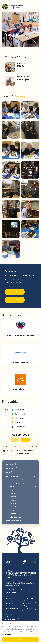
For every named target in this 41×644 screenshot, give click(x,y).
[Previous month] (23, 440)
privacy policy (10, 634)
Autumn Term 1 (15, 292)
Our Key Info (10, 601)
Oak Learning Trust (27, 609)
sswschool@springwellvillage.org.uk (18, 590)
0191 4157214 (10, 592)
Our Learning (10, 606)
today (15, 440)
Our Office (9, 603)
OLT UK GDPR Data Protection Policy (27, 602)
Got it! (20, 640)
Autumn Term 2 (15, 300)
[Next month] (27, 440)
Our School (9, 598)
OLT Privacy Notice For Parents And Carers (10, 618)
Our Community (11, 608)
